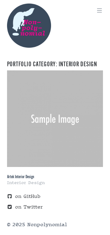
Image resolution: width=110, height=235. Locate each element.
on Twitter (29, 207)
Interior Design (26, 182)
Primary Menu (99, 10)
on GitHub (27, 196)
